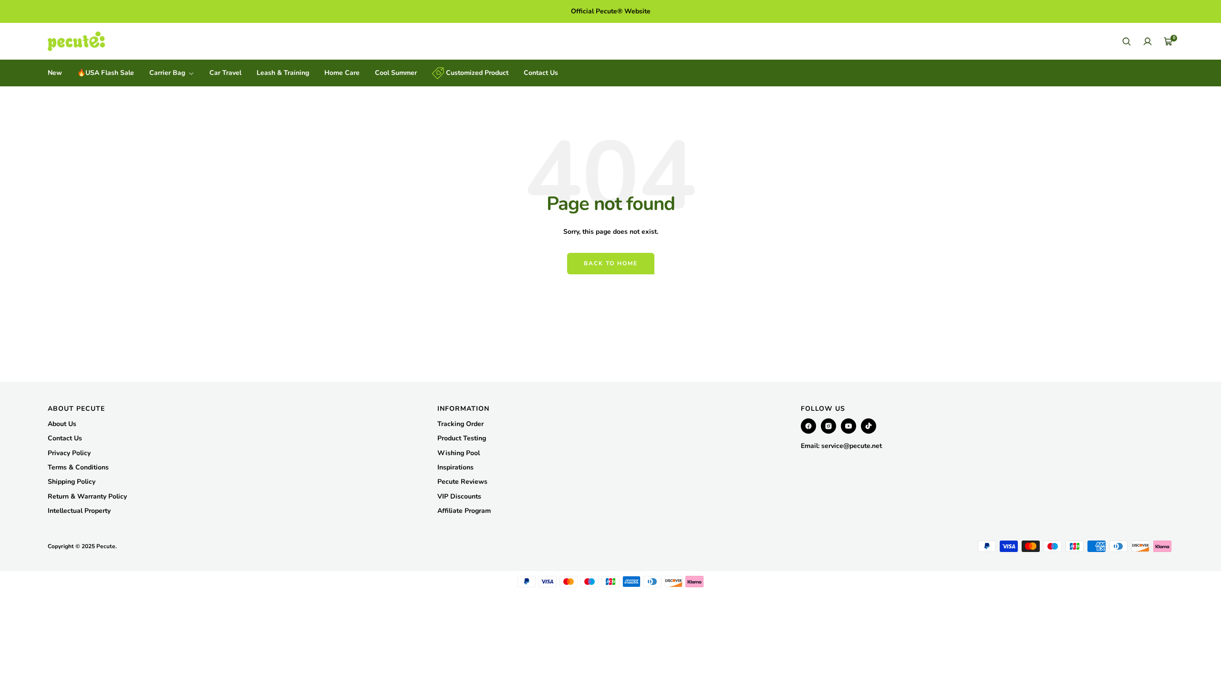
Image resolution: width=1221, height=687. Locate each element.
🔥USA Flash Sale (105, 72)
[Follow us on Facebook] (808, 426)
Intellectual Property (79, 510)
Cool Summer (396, 72)
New (55, 72)
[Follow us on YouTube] (848, 426)
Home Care (342, 72)
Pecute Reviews (462, 481)
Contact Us (541, 72)
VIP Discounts (459, 496)
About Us (62, 423)
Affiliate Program (464, 510)
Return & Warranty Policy (87, 496)
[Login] (1147, 41)
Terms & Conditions (78, 467)
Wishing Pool (458, 453)
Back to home (611, 263)
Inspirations (455, 467)
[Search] (1126, 41)
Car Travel (225, 72)
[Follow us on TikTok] (868, 426)
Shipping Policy (71, 481)
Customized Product (476, 72)
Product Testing (461, 438)
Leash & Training (283, 72)
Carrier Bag (168, 72)
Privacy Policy (69, 453)
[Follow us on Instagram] (828, 426)
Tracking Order (460, 423)
